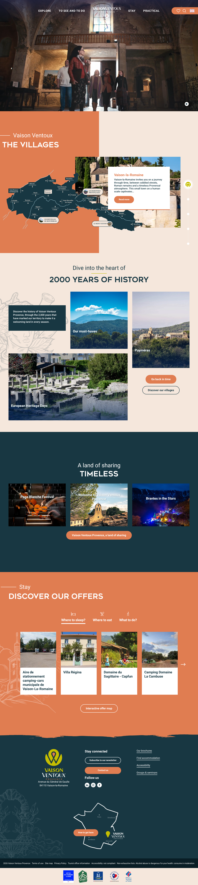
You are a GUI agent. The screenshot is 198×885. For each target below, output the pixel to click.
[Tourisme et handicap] (98, 876)
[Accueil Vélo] (82, 876)
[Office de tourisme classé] (68, 876)
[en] (192, 11)
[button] (184, 11)
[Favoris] (178, 11)
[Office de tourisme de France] (128, 876)
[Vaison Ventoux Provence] (107, 12)
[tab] (73, 616)
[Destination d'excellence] (114, 876)
